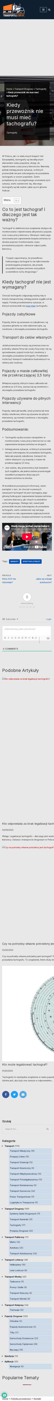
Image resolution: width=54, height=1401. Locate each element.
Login (48, 619)
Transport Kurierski (19, 1219)
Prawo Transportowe (20, 1196)
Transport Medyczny (20, 1151)
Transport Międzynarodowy (23, 1173)
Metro (13, 1242)
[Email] (23, 1094)
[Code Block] (29, 638)
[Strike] (15, 638)
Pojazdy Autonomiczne (21, 1326)
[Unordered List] (22, 638)
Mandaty (14, 561)
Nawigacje (15, 1366)
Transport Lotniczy (14, 1259)
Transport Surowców (20, 1191)
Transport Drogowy (23, 89)
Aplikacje (9, 1361)
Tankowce (15, 1281)
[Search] (49, 10)
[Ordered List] (18, 638)
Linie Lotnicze (17, 1270)
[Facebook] (5, 1094)
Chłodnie (14, 1321)
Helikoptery (15, 1264)
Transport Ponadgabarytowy (24, 1179)
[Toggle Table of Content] (15, 200)
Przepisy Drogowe (19, 1230)
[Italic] (8, 638)
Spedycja (9, 1356)
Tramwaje (14, 1310)
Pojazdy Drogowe (13, 1316)
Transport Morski (18, 1298)
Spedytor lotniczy (31, 561)
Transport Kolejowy (14, 1305)
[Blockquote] (25, 638)
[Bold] (5, 638)
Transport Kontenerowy (21, 1185)
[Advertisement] (27, 47)
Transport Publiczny (14, 1237)
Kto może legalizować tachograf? (24, 1064)
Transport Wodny (13, 1276)
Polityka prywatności (21, 1398)
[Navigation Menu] (43, 9)
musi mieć (31, 306)
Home (9, 89)
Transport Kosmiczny (20, 1168)
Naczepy (14, 1349)
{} (36, 638)
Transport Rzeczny (19, 1293)
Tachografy (40, 89)
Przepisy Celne (17, 1156)
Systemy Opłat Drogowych (23, 1213)
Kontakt (37, 1398)
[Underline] (12, 638)
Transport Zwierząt (19, 1162)
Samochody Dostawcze (22, 1338)
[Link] (32, 638)
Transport (9, 1146)
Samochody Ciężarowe (21, 1344)
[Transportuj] (13, 9)
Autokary (14, 1247)
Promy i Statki (16, 1287)
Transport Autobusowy (21, 1253)
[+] (39, 638)
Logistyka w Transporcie (22, 1202)
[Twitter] (14, 1094)
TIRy (12, 1332)
